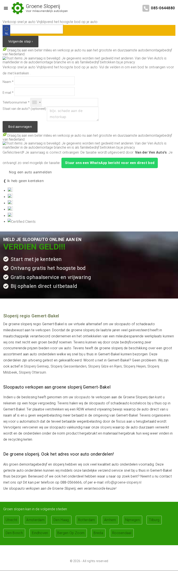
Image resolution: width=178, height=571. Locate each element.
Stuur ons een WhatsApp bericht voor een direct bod (109, 163)
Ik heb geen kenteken (25, 181)
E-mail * (8, 93)
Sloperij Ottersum (32, 372)
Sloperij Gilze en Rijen (105, 366)
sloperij (106, 427)
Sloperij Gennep (36, 366)
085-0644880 (163, 8)
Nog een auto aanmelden (30, 172)
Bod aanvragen (20, 127)
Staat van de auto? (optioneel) (24, 109)
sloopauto (82, 397)
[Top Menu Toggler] (5, 8)
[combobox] (36, 102)
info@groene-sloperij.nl (123, 482)
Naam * (8, 82)
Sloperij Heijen (135, 366)
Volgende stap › (20, 41)
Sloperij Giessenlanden (68, 366)
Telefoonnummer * (16, 102)
